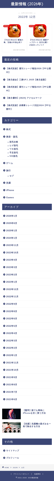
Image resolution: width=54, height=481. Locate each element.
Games (10, 197)
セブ (12, 176)
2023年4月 (11, 260)
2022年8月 (11, 311)
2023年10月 (12, 252)
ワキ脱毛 (14, 149)
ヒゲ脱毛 (14, 145)
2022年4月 (11, 333)
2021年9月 (11, 377)
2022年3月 (11, 340)
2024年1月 (11, 238)
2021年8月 (11, 384)
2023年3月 (11, 267)
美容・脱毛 (12, 136)
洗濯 (8, 183)
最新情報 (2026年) (27, 3)
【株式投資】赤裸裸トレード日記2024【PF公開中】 (28, 107)
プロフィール (12, 458)
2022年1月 (11, 355)
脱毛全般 (14, 142)
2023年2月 (11, 274)
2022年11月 (12, 296)
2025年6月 (11, 223)
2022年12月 (12, 289)
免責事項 (37, 474)
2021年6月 (11, 399)
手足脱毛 (14, 153)
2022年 (15, 467)
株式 (8, 129)
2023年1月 (11, 282)
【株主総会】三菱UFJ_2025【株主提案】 (26, 80)
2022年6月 (11, 318)
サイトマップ (12, 451)
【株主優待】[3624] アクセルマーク (24, 98)
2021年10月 (12, 370)
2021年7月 (11, 392)
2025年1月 (11, 230)
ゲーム (9, 163)
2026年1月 (11, 216)
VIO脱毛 (14, 156)
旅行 (8, 170)
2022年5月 (11, 326)
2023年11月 (12, 245)
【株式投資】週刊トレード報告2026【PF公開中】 (28, 70)
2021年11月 (12, 362)
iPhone (10, 190)
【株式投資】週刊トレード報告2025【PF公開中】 (28, 89)
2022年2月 (11, 348)
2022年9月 (11, 304)
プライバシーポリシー (21, 474)
